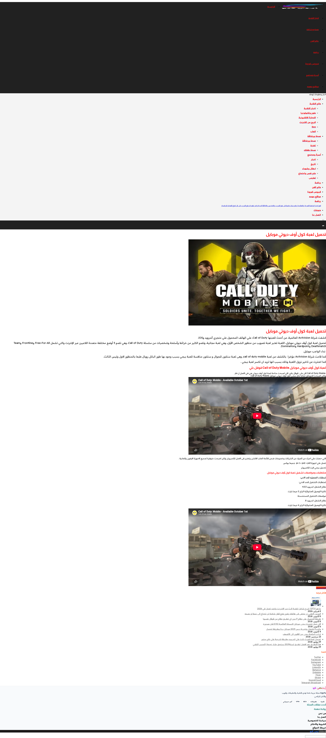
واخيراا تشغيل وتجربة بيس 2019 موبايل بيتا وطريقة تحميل (293, 629)
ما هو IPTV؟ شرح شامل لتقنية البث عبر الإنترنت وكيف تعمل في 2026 (289, 608)
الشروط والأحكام (318, 724)
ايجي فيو (314, 731)
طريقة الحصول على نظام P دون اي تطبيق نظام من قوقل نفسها (292, 619)
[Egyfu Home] (316, 688)
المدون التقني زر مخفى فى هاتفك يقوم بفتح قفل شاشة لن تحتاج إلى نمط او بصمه (283, 613)
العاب (324, 588)
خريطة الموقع (319, 727)
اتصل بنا (321, 717)
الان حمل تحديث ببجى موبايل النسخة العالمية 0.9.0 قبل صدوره (292, 624)
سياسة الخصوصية (317, 720)
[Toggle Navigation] (323, 225)
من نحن (322, 713)
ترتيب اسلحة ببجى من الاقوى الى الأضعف (302, 634)
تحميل (319, 588)
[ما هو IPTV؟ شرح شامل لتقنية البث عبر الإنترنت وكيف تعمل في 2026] (316, 606)
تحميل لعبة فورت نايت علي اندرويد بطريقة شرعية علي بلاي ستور (291, 639)
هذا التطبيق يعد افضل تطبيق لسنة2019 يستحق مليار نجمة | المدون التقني (287, 644)
